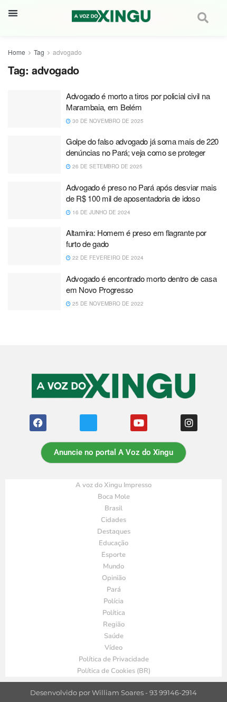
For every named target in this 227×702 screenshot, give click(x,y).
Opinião (114, 578)
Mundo (113, 566)
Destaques (113, 531)
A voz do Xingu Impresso (113, 485)
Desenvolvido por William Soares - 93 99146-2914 (113, 693)
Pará (114, 589)
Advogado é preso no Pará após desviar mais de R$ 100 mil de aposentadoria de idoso (141, 193)
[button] (13, 13)
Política (113, 613)
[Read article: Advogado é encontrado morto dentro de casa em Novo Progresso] (34, 292)
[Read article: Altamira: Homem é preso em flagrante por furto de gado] (34, 246)
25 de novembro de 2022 (107, 303)
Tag (39, 52)
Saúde (114, 636)
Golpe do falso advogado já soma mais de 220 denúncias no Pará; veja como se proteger (142, 147)
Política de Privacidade (114, 659)
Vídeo (113, 647)
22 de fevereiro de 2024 (107, 257)
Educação (113, 543)
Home (16, 52)
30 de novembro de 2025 (107, 121)
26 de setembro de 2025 (107, 166)
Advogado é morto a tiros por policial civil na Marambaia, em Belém (138, 101)
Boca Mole (114, 496)
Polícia (113, 601)
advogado (67, 52)
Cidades (113, 520)
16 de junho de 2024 (100, 212)
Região (114, 624)
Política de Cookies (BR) (113, 671)
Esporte (113, 554)
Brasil (113, 508)
